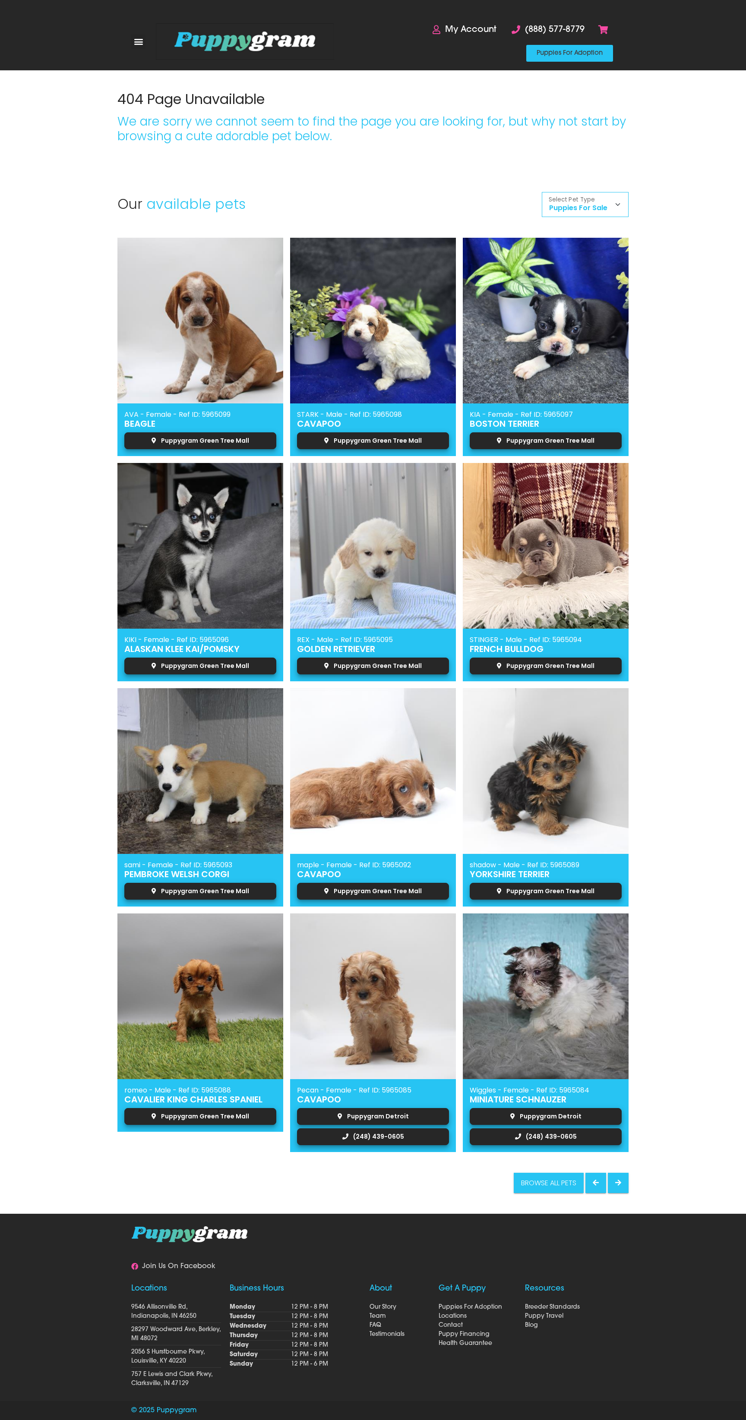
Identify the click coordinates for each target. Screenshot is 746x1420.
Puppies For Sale (578, 208)
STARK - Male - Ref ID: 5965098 (349, 414)
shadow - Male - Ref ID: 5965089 (524, 865)
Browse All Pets (548, 1183)
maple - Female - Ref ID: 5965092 (354, 865)
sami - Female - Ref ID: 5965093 (178, 865)
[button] (138, 42)
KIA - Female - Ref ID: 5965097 (521, 414)
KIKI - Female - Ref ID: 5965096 (176, 640)
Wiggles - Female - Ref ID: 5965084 (529, 1090)
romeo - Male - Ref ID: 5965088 (177, 1090)
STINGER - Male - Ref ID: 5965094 (526, 640)
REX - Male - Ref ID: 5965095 (345, 640)
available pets (196, 204)
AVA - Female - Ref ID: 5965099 (177, 414)
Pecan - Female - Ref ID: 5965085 (354, 1090)
